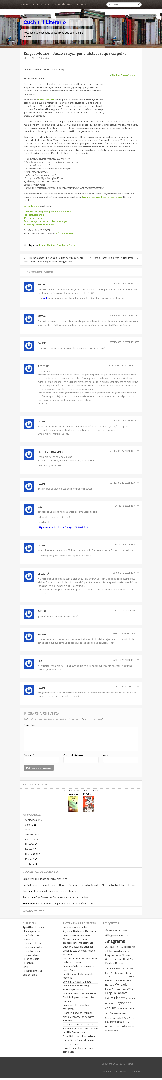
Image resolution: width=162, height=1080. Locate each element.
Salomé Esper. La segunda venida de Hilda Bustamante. (80, 1030)
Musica (29, 849)
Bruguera (109, 955)
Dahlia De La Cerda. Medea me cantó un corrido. (79, 1042)
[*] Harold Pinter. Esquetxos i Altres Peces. (114, 258)
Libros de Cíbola (31, 959)
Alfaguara (111, 935)
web (45, 298)
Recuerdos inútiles (32, 971)
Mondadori (122, 984)
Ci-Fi (27, 829)
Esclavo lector (29, 4)
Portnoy (27, 897)
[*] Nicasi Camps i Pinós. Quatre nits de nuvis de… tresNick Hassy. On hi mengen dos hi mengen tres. (54, 259)
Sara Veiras (28, 879)
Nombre (29, 755)
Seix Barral (110, 1022)
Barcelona (120, 947)
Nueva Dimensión (120, 988)
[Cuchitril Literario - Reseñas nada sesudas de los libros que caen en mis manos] (128, 19)
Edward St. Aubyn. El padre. (77, 981)
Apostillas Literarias (33, 927)
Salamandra (110, 1018)
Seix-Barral (129, 1018)
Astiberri (110, 946)
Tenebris (43, 366)
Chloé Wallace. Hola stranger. (78, 947)
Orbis (130, 988)
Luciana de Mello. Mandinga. (53, 879)
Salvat (120, 1018)
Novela (29, 854)
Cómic (28, 825)
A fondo (124, 930)
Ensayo (29, 839)
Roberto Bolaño (119, 1013)
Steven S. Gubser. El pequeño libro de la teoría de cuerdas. (66, 903)
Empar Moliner (46, 99)
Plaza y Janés (130, 998)
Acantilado (112, 930)
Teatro (28, 864)
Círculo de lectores (114, 959)
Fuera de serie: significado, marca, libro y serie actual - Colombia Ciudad (60, 885)
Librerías (29, 844)
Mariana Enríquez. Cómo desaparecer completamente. (78, 941)
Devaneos (28, 939)
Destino (110, 963)
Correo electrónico (73, 755)
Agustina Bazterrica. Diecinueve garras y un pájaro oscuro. (80, 933)
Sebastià (43, 574)
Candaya (118, 955)
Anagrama (115, 940)
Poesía (28, 859)
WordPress (136, 1071)
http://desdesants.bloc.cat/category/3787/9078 (63, 527)
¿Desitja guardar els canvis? (39, 224)
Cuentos (29, 834)
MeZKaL (42, 284)
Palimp (42, 421)
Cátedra (126, 955)
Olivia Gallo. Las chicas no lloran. (80, 1036)
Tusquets (120, 1026)
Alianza (123, 935)
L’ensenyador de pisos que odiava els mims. (47, 211)
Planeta (119, 997)
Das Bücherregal (31, 935)
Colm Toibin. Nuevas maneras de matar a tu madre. (80, 960)
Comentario (31, 725)
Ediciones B (114, 968)
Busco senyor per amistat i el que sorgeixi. (47, 221)
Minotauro (109, 984)
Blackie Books (122, 951)
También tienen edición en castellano (102, 197)
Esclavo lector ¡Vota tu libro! (81, 790)
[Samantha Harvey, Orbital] (73, 811)
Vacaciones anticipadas (75, 927)
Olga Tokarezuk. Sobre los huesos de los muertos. (62, 897)
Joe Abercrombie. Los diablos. (78, 1024)
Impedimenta (121, 973)
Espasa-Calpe (110, 973)
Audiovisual (31, 820)
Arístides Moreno (64, 233)
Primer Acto (110, 1003)
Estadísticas (48, 4)
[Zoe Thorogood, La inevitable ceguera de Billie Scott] (88, 811)
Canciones (80, 4)
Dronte (119, 963)
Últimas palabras (31, 931)
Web (105, 755)
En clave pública (31, 955)
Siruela (120, 1022)
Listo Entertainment (51, 452)
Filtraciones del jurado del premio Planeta (54, 891)
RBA (108, 1013)
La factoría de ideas (119, 976)
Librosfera (28, 963)
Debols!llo (128, 959)
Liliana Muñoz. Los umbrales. (78, 1013)
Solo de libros (30, 975)
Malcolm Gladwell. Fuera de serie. (119, 885)
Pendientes (65, 4)
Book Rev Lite (109, 1071)
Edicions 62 (129, 968)
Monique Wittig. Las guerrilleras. (80, 993)
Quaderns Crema (66, 245)
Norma (108, 988)
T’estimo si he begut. (35, 218)
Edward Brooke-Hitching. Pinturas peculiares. (76, 987)
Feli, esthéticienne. (34, 215)
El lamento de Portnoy (35, 943)
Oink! (25, 967)
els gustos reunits (32, 951)
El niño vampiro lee (32, 947)
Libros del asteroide (122, 980)
